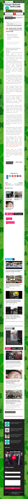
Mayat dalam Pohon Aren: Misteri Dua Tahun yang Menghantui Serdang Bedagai (13, 286)
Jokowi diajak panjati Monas (16, 422)
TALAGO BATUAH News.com (16, 492)
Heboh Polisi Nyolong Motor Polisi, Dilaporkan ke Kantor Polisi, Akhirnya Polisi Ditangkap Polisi (13, 402)
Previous (6, 338)
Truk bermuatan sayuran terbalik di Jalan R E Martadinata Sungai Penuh (13, 361)
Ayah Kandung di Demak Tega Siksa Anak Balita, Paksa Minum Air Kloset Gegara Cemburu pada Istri (13, 301)
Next (21, 338)
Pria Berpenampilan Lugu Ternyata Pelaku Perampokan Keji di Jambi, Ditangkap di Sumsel (13, 381)
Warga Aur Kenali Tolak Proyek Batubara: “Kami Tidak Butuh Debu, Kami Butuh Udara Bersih (13, 317)
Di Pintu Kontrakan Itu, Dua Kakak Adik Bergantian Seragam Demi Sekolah (14, 270)
